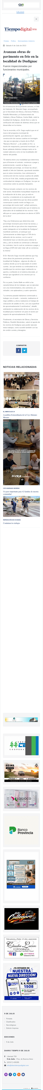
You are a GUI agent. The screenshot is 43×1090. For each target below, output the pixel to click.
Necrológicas (11, 1025)
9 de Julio (20, 11)
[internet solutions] (31, 1088)
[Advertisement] (21, 622)
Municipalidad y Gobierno (26, 41)
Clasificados (10, 1022)
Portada (6, 41)
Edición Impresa (12, 1028)
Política (13, 41)
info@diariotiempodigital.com (18, 1065)
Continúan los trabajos (11, 523)
